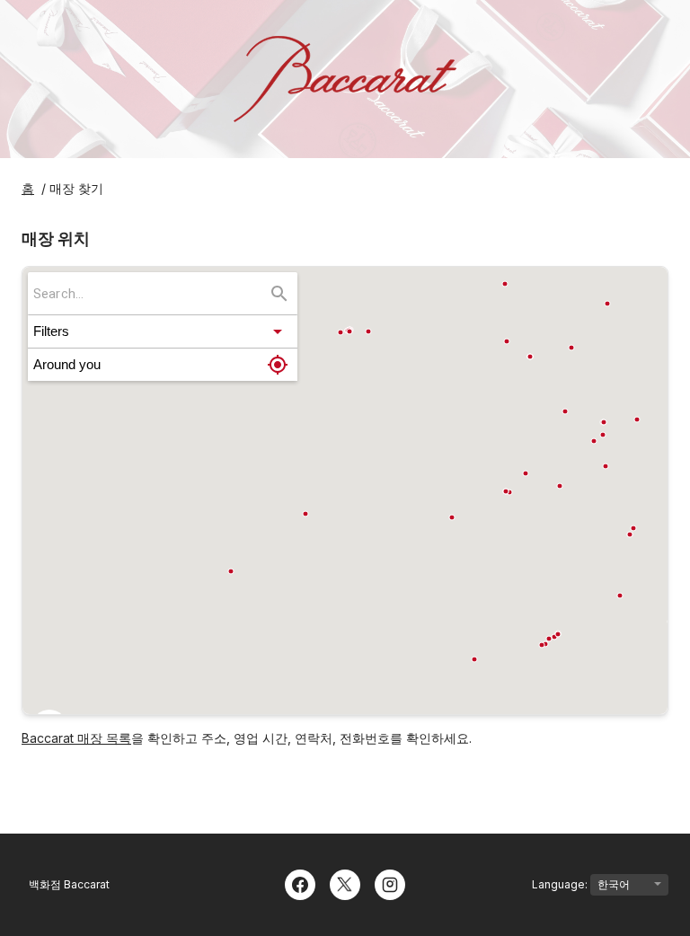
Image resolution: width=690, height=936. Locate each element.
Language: (561, 884)
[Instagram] (390, 883)
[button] (162, 331)
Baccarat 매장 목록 (76, 738)
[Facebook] (300, 883)
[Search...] (279, 293)
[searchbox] (150, 293)
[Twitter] (345, 883)
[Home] (345, 79)
